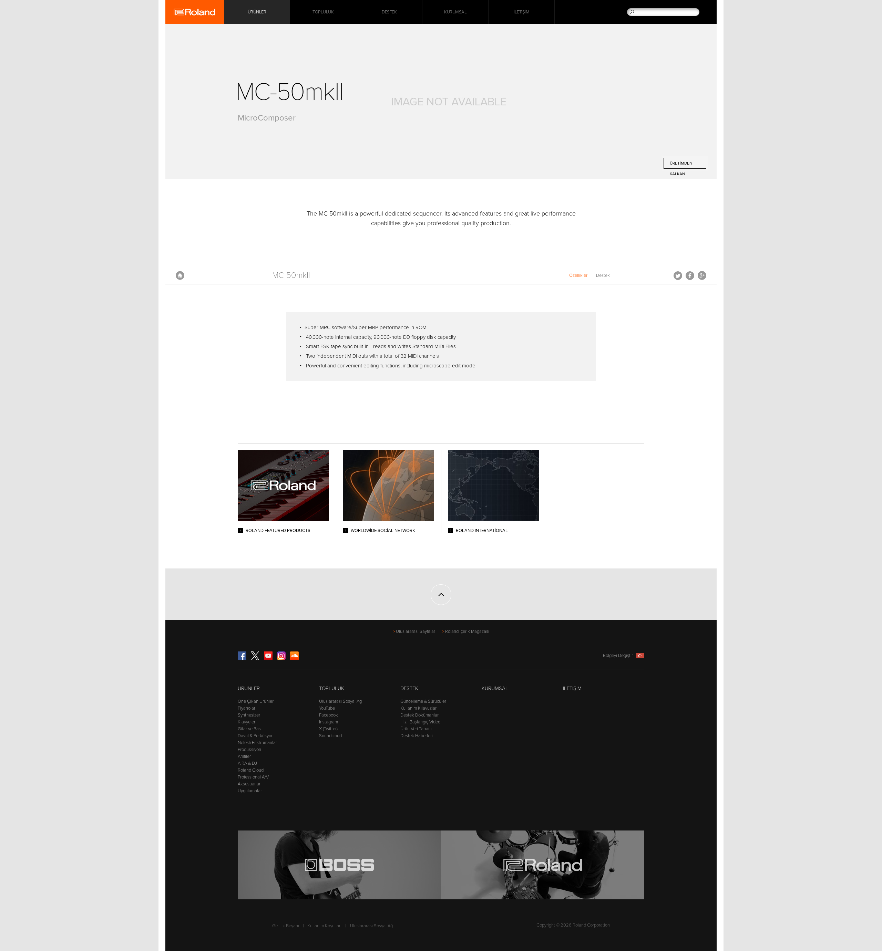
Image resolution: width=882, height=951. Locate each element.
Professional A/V (253, 777)
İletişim (521, 12)
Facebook (690, 275)
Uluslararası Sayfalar (415, 631)
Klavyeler (246, 722)
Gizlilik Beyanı (285, 926)
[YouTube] (268, 658)
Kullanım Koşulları (324, 926)
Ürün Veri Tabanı (416, 729)
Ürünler (249, 688)
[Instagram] (281, 658)
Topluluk (323, 12)
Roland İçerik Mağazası (467, 631)
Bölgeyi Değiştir (618, 655)
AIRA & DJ (247, 763)
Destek (389, 12)
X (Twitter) (328, 729)
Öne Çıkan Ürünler (256, 701)
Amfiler (244, 756)
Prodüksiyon (249, 749)
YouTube (327, 708)
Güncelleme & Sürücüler (423, 701)
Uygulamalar (250, 791)
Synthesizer (249, 715)
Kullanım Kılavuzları (419, 708)
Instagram (328, 722)
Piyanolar (246, 708)
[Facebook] (242, 658)
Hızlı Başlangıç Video (420, 722)
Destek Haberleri (416, 736)
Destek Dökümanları (420, 715)
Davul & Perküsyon (256, 736)
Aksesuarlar (249, 784)
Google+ (702, 275)
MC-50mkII (291, 275)
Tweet (678, 275)
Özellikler (578, 275)
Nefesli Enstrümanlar (257, 742)
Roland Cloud (251, 770)
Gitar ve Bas (249, 729)
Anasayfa (180, 275)
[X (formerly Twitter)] (255, 658)
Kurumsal (455, 12)
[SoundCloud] (294, 658)
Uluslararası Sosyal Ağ (340, 701)
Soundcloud (330, 736)
